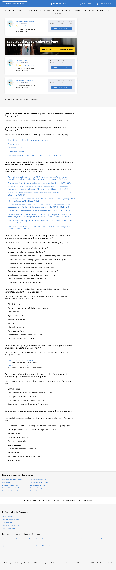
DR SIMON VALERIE (23, 60)
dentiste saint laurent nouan (12, 479)
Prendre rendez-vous (61, 28)
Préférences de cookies (82, 563)
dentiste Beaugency (7, 516)
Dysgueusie (13, 144)
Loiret (26, 99)
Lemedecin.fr (9, 99)
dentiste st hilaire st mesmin (12, 491)
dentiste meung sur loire (38, 479)
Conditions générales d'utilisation (23, 563)
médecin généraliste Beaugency (10, 519)
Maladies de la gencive (18, 148)
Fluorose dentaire (16, 152)
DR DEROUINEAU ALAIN (25, 21)
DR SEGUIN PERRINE (24, 80)
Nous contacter (70, 563)
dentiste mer (6, 482)
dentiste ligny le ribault (10, 488)
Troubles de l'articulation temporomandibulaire (29, 140)
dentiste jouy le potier (38, 485)
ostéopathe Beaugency (8, 522)
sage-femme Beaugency (8, 528)
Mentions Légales (8, 563)
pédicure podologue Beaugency (10, 525)
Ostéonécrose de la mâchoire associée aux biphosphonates (35, 155)
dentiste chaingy (36, 488)
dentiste (19, 99)
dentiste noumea (36, 491)
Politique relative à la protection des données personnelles (49, 563)
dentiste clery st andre (10, 485)
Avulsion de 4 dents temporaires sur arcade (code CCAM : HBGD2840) (39, 183)
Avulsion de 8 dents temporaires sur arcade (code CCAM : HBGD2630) (39, 211)
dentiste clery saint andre (39, 482)
